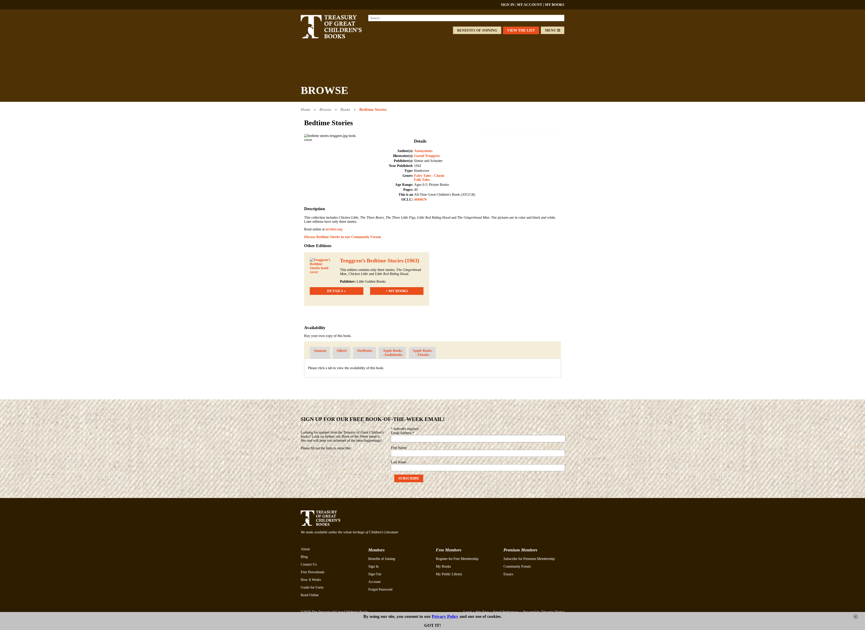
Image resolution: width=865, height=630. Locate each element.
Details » (336, 291)
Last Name (398, 462)
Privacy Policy (445, 616)
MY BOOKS (554, 5)
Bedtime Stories (373, 109)
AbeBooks (364, 351)
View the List (521, 30)
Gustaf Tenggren (427, 156)
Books (345, 109)
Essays (508, 574)
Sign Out (374, 574)
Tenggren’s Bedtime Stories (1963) (379, 261)
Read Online (310, 595)
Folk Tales (422, 180)
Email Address (402, 433)
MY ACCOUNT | (531, 5)
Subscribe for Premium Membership (529, 559)
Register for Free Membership (457, 559)
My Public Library (449, 574)
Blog (304, 557)
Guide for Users (312, 587)
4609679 (420, 199)
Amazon (320, 351)
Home (305, 109)
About (305, 549)
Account (374, 582)
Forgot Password (380, 589)
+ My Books (397, 291)
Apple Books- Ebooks (422, 353)
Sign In (373, 566)
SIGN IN (507, 5)
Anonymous (423, 151)
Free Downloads (312, 572)
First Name (399, 448)
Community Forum (517, 566)
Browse (325, 109)
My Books (443, 566)
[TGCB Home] (337, 37)
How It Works (311, 580)
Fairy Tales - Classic (429, 175)
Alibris (341, 351)
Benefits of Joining (477, 30)
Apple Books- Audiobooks (392, 353)
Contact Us (309, 564)
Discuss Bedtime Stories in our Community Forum (342, 237)
